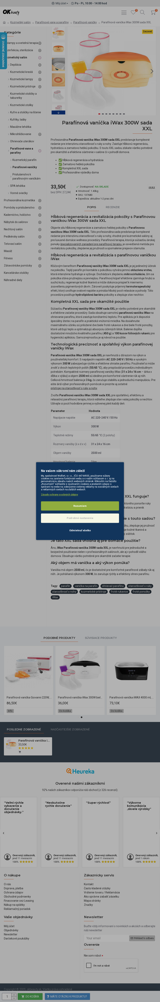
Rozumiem (80, 505)
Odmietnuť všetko (80, 530)
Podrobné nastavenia (80, 518)
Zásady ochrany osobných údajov (59, 494)
